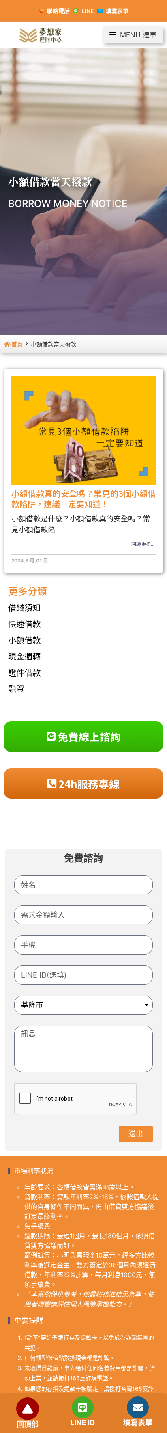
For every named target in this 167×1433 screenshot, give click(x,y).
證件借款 (24, 672)
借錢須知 (24, 607)
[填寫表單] (138, 1407)
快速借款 (24, 623)
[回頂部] (27, 1408)
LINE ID (82, 1422)
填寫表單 (137, 1422)
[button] (133, 35)
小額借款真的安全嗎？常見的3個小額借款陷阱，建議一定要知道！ (83, 498)
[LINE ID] (83, 1407)
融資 (16, 688)
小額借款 (24, 640)
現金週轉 (24, 656)
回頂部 (28, 1424)
